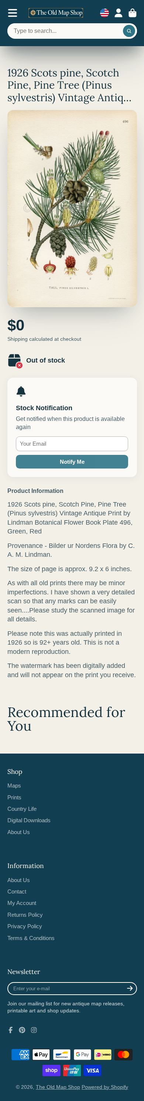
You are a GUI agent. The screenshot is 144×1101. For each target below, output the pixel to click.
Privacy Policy (24, 926)
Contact (16, 891)
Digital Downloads (29, 820)
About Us (18, 832)
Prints (14, 797)
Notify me (72, 462)
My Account (21, 903)
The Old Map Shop (58, 1087)
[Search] (129, 31)
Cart (132, 12)
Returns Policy (25, 915)
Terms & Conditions (31, 938)
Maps (14, 785)
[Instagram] (34, 1030)
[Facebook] (10, 1030)
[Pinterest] (22, 1030)
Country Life (22, 809)
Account (118, 12)
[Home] (55, 13)
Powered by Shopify (105, 1087)
